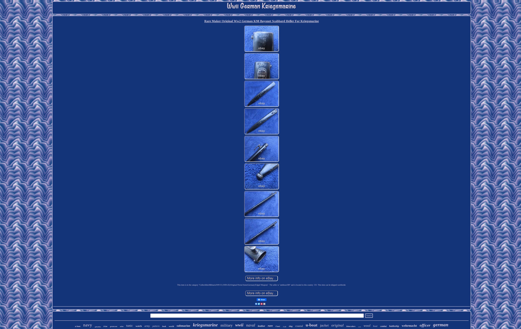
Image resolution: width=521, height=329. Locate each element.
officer (425, 325)
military (226, 325)
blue (105, 327)
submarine (183, 325)
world (171, 326)
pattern (156, 326)
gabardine (98, 327)
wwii (239, 324)
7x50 (284, 327)
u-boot (77, 326)
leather (261, 326)
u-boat (311, 325)
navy (87, 324)
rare (270, 325)
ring (291, 326)
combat (383, 326)
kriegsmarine (205, 324)
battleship (394, 326)
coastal (299, 325)
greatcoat (113, 326)
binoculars (350, 326)
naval (250, 325)
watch (139, 326)
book (164, 326)
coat (359, 327)
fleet (277, 327)
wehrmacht (409, 325)
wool (367, 325)
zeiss (121, 326)
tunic (129, 325)
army (147, 326)
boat (375, 326)
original (337, 325)
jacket (324, 325)
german (440, 324)
